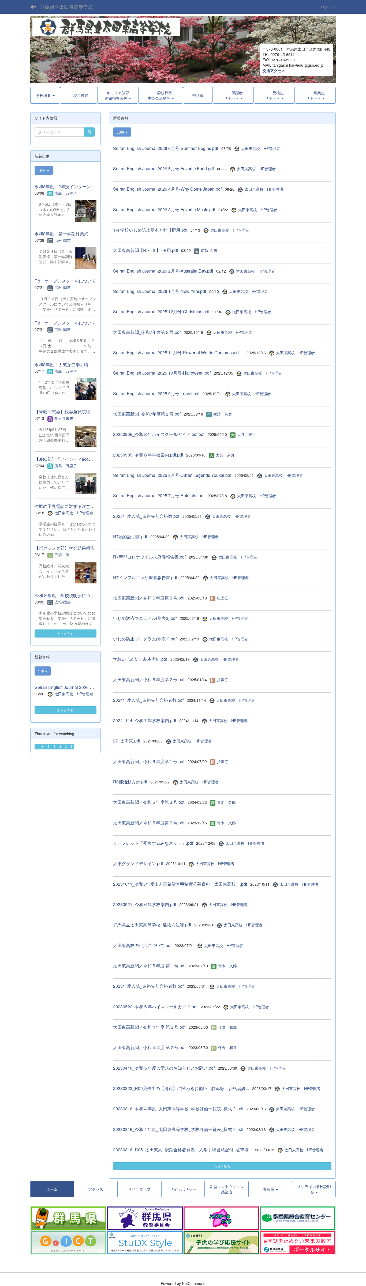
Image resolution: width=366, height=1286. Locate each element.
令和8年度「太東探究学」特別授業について (76, 364)
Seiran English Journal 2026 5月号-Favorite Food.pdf (163, 168)
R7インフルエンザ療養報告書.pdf (145, 577)
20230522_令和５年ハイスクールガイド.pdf (155, 1007)
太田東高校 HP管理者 (260, 148)
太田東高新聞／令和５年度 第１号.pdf (149, 966)
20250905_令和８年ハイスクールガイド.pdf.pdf (158, 434)
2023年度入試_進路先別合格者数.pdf (148, 986)
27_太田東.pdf (126, 741)
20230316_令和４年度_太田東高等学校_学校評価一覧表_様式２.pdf (178, 1109)
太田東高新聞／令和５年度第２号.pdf (148, 823)
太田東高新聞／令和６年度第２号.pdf (148, 679)
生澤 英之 (222, 414)
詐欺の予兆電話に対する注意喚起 (67, 506)
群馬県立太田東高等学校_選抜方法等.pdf (152, 925)
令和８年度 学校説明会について (67, 595)
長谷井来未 (63, 418)
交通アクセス (274, 70)
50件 (121, 132)
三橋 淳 (61, 554)
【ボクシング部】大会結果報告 (65, 548)
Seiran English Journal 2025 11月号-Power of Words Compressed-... (178, 352)
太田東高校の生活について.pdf (142, 945)
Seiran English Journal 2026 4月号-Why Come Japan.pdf (167, 189)
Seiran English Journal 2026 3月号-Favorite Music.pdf (164, 209)
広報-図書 (209, 250)
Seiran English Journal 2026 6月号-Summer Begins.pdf (165, 148)
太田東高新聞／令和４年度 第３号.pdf (149, 1027)
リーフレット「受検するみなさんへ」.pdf (153, 843)
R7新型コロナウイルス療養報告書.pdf (149, 557)
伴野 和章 (227, 1027)
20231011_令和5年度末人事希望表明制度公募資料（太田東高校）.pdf (180, 884)
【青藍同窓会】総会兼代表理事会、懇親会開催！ (82, 412)
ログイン (328, 6)
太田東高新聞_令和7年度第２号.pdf (147, 332)
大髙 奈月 (246, 434)
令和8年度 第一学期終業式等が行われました (79, 234)
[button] (161, 95)
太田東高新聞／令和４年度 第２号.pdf (149, 1047)
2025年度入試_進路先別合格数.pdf (146, 516)
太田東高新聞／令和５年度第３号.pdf (148, 802)
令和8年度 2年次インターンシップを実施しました (84, 186)
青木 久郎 (226, 802)
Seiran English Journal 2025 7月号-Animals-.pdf (158, 495)
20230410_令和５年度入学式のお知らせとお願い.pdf (164, 1068)
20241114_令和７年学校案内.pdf (144, 720)
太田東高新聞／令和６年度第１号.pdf (148, 761)
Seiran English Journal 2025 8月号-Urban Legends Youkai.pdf (172, 475)
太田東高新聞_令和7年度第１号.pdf (147, 414)
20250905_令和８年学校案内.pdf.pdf (148, 455)
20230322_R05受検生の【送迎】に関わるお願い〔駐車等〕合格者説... (181, 1088)
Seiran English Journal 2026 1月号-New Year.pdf (159, 291)
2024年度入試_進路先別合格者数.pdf (148, 700)
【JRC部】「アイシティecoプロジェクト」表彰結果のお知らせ (96, 459)
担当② (222, 598)
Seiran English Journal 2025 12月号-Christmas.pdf (161, 311)
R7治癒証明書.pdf (130, 536)
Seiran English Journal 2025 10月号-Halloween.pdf (162, 373)
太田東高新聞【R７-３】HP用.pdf (145, 250)
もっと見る (222, 1166)
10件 (42, 170)
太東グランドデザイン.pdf (138, 863)
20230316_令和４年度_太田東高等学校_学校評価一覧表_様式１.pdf (178, 1129)
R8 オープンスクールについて (65, 281)
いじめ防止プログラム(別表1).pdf (145, 639)
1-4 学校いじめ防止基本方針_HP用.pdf (150, 230)
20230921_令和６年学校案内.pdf (144, 904)
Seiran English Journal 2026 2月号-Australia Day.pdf (163, 271)
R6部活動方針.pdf (130, 782)
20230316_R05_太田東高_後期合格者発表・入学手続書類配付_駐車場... (182, 1150)
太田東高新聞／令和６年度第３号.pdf (148, 598)
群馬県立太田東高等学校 (66, 6)
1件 (41, 671)
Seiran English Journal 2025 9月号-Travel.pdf (156, 393)
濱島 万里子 (65, 193)
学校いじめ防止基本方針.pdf (140, 659)
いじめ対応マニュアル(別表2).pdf (145, 618)
